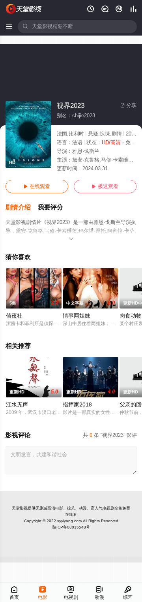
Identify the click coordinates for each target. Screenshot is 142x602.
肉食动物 (131, 316)
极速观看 (105, 186)
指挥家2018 (77, 405)
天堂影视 (20, 508)
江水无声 (17, 405)
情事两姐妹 (76, 316)
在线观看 (37, 186)
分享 (128, 105)
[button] (22, 207)
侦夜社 (14, 316)
